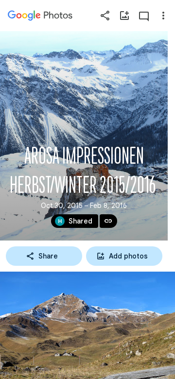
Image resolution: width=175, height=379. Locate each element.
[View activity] (144, 15)
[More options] (163, 15)
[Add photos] (124, 15)
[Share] (105, 15)
